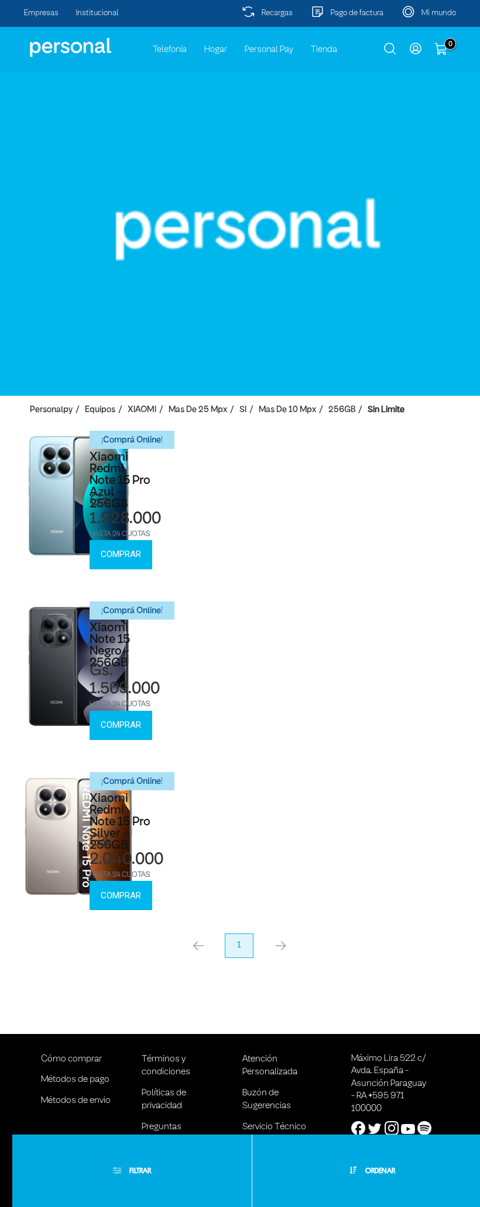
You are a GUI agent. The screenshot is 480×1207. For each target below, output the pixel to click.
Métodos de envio (76, 1101)
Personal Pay (269, 50)
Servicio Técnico (274, 1127)
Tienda (324, 50)
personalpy (51, 410)
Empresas (41, 13)
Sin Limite (386, 410)
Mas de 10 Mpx (287, 410)
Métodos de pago (75, 1079)
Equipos (100, 410)
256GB (341, 410)
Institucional (97, 13)
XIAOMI (142, 410)
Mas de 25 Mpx (198, 410)
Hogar (215, 50)
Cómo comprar (71, 1059)
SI (242, 410)
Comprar (121, 554)
